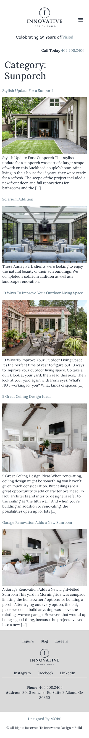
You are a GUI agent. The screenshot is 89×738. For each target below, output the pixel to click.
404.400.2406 (72, 50)
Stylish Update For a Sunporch (28, 90)
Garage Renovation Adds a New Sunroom (37, 522)
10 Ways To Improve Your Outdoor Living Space (42, 293)
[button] (81, 19)
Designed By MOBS (44, 718)
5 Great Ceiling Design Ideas (26, 396)
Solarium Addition (17, 199)
